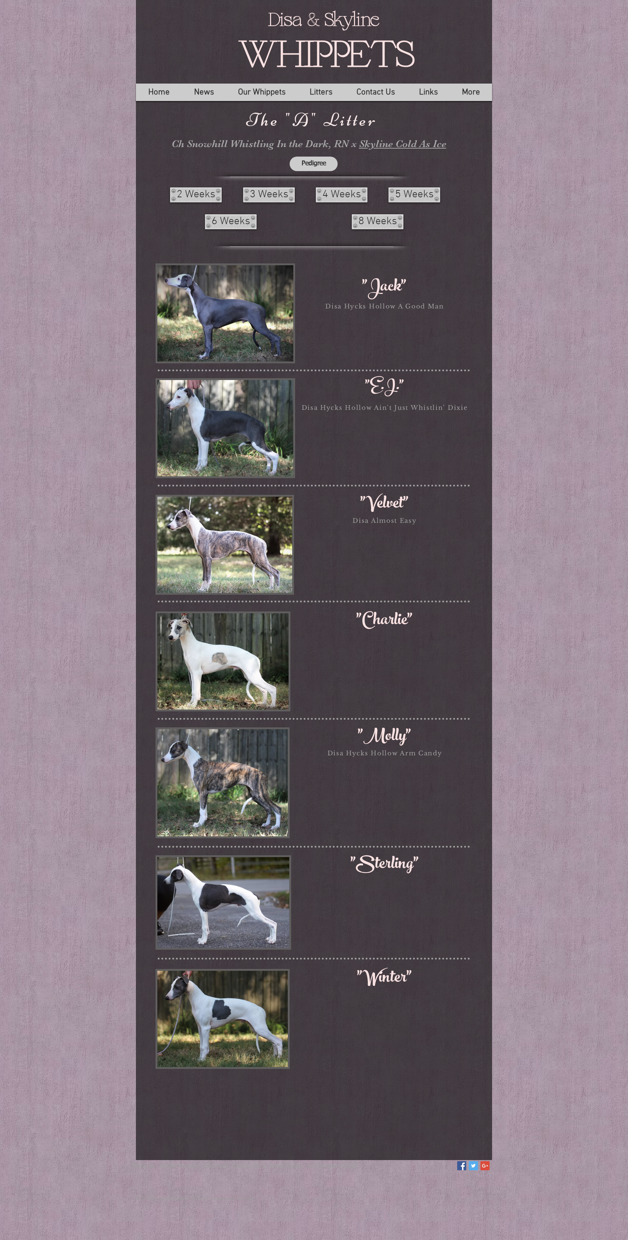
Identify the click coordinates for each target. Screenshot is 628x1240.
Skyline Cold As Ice (402, 144)
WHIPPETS (326, 56)
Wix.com (245, 1199)
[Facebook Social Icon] (461, 1165)
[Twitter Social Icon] (473, 1165)
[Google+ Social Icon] (485, 1165)
